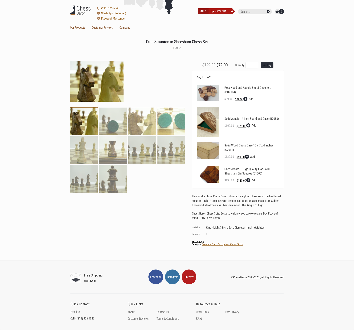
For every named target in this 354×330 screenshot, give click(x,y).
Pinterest (189, 277)
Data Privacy (232, 312)
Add (251, 99)
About (131, 312)
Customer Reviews (102, 27)
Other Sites (202, 312)
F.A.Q (199, 319)
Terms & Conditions (168, 319)
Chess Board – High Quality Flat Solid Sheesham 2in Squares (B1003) (247, 171)
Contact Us (163, 312)
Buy (269, 65)
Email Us (75, 312)
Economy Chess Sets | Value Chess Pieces (222, 244)
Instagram (172, 277)
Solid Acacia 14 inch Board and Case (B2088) (251, 118)
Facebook (155, 277)
